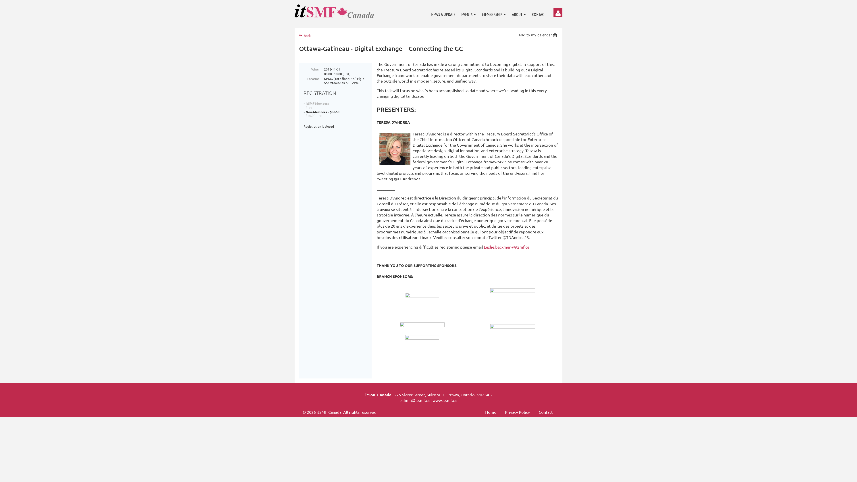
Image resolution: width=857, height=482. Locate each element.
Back (307, 35)
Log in (557, 12)
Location (313, 79)
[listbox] (538, 35)
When (315, 69)
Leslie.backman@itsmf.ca (506, 247)
